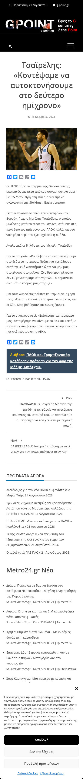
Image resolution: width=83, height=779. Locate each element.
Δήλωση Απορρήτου (51, 773)
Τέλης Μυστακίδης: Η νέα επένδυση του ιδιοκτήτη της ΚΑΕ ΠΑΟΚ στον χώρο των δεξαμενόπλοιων (35, 539)
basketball (32, 379)
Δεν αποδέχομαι (41, 751)
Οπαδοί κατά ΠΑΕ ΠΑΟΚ (23, 552)
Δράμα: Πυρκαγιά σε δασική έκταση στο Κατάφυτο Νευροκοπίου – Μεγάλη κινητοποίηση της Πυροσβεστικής (41, 590)
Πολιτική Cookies (27, 773)
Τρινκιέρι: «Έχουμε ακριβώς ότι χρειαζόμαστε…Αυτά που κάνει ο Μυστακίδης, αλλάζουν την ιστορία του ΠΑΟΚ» (40, 508)
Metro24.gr (23, 602)
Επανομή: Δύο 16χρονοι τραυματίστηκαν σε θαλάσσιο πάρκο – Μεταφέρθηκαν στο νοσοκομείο (37, 657)
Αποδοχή (41, 740)
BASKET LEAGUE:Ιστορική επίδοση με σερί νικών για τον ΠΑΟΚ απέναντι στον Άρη (40, 446)
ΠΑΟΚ (46, 379)
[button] (76, 689)
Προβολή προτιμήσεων (41, 763)
